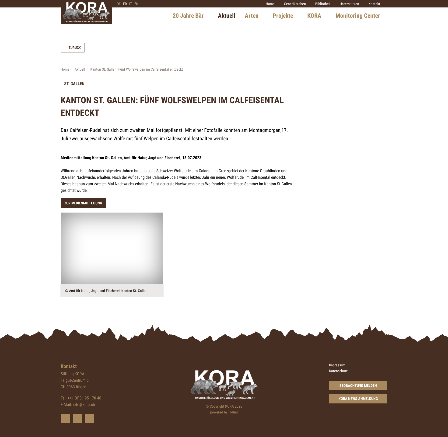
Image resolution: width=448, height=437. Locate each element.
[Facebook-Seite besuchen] (77, 418)
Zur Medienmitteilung (83, 203)
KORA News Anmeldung (358, 398)
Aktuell (80, 69)
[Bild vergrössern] (112, 248)
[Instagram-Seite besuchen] (89, 418)
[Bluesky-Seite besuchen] (65, 418)
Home (65, 69)
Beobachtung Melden (358, 385)
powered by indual (224, 412)
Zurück (75, 47)
